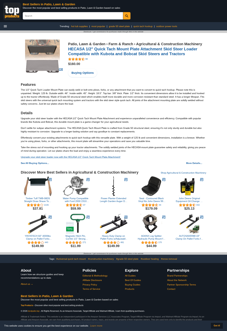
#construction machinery (101, 259)
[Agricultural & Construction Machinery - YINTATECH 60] (50, 217)
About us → (27, 284)
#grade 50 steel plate (127, 259)
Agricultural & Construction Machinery (169, 44)
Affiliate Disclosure (92, 280)
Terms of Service (91, 289)
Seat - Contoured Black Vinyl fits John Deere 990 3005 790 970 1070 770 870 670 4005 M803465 (151, 200)
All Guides (130, 275)
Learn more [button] (96, 325)
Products (129, 289)
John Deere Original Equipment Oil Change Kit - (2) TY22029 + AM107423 (189, 200)
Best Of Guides (133, 280)
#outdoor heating (150, 259)
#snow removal (169, 259)
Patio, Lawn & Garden (86, 44)
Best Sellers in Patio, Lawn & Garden (49, 4)
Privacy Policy (90, 284)
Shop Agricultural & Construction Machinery (183, 172)
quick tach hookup (143, 26)
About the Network (177, 280)
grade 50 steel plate (119, 26)
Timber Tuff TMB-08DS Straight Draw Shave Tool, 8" (37, 200)
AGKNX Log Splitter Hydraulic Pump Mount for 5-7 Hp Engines (151, 237)
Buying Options (82, 72)
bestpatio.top (34, 311)
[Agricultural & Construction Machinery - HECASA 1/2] (42, 56)
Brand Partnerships (177, 275)
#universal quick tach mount (71, 259)
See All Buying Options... (35, 163)
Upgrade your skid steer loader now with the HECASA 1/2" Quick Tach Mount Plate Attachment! (70, 157)
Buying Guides (132, 284)
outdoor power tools (166, 26)
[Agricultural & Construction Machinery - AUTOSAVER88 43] (201, 217)
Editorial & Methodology (95, 275)
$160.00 (74, 64)
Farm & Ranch (121, 44)
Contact (171, 289)
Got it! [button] (217, 326)
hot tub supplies (79, 26)
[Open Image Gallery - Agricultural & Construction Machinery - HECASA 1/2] (60, 69)
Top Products (27, 305)
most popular (98, 26)
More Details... (194, 163)
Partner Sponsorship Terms (181, 284)
